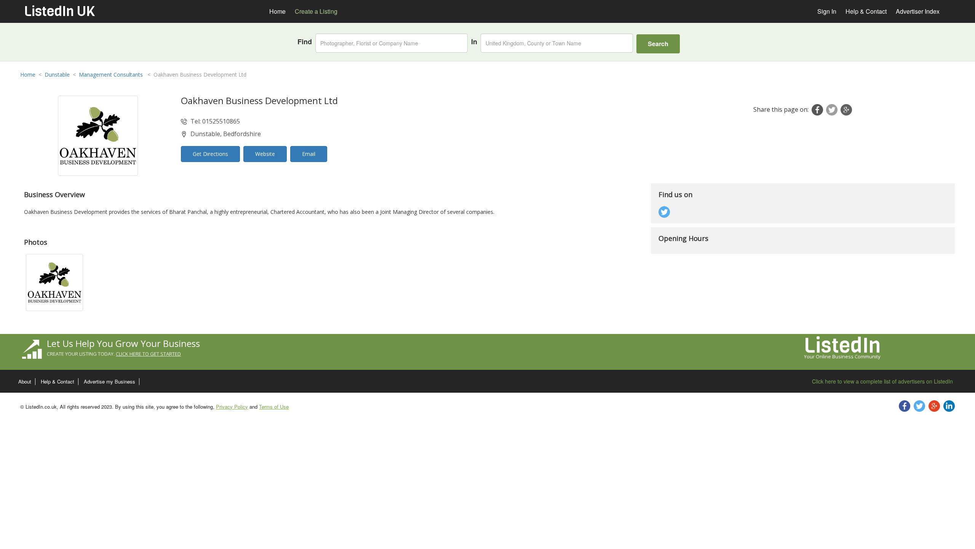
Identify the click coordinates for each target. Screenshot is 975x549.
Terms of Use (274, 406)
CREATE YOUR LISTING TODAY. (114, 353)
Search (658, 43)
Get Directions (210, 153)
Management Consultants (111, 74)
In (474, 42)
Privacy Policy (232, 406)
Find (304, 42)
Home (27, 74)
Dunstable (57, 74)
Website (265, 153)
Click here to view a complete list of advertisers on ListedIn (882, 381)
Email (308, 153)
